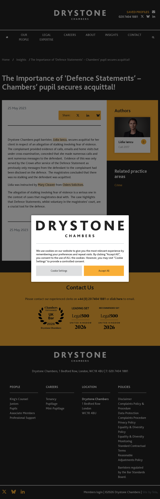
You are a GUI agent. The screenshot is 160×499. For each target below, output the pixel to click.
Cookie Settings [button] (59, 270)
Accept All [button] (104, 270)
